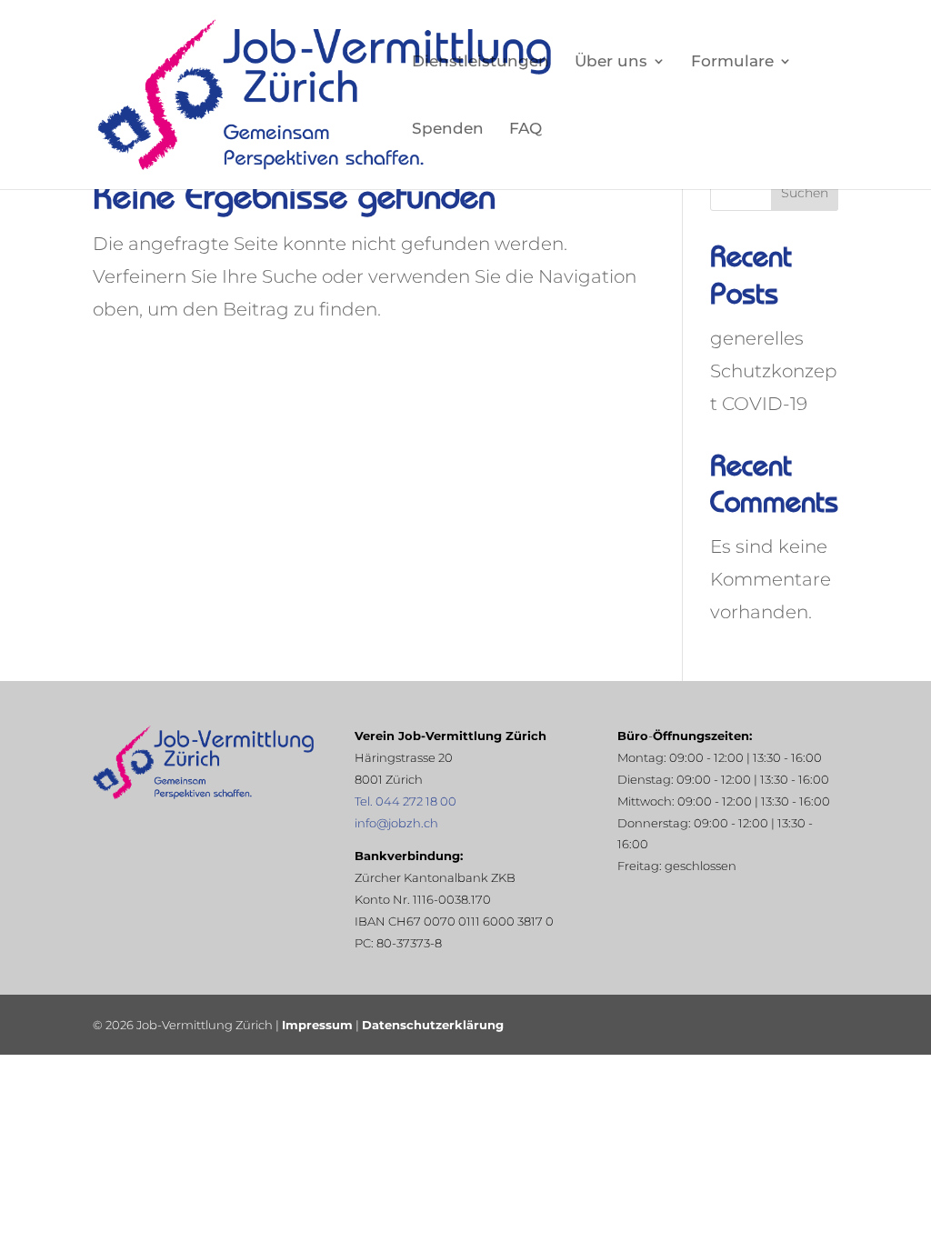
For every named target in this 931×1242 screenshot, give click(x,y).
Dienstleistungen (480, 62)
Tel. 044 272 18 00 (405, 801)
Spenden (448, 129)
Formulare (732, 62)
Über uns (611, 62)
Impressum (317, 1024)
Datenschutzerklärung (433, 1024)
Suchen (804, 193)
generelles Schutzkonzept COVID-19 (773, 371)
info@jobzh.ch (396, 823)
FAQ (525, 129)
